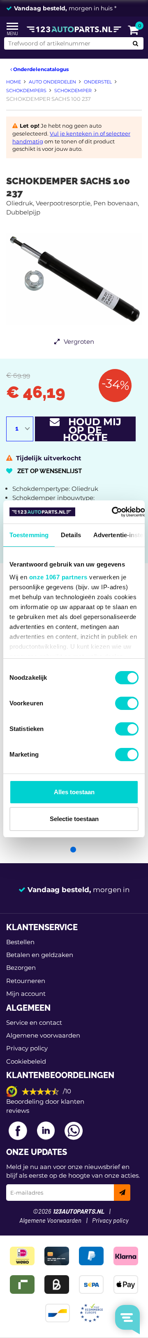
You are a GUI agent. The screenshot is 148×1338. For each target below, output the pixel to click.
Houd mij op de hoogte (90, 429)
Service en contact (34, 1022)
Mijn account (26, 994)
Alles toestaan (74, 791)
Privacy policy (27, 1048)
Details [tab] (71, 534)
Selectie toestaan (74, 818)
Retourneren (25, 981)
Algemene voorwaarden (43, 1035)
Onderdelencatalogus (40, 69)
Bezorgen (21, 967)
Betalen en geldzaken (39, 955)
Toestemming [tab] (29, 534)
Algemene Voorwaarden (50, 1221)
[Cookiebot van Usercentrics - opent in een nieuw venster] (112, 512)
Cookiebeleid (26, 1061)
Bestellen (20, 942)
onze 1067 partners (58, 577)
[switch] (127, 703)
